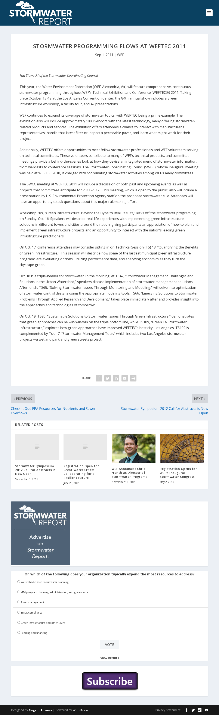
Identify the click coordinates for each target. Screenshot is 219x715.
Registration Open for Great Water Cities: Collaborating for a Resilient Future (81, 472)
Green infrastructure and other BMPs (43, 623)
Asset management (32, 602)
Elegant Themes (40, 710)
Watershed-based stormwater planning (44, 582)
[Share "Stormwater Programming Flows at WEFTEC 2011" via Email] (124, 378)
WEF (120, 54)
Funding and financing (34, 633)
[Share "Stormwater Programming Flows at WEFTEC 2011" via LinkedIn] (116, 378)
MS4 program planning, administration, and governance (54, 592)
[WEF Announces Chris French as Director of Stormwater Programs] (133, 448)
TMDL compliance (31, 612)
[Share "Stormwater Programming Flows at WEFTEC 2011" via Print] (133, 378)
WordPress (80, 710)
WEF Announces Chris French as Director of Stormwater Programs (129, 472)
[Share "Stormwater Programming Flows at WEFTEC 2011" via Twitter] (107, 378)
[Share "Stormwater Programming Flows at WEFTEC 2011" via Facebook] (99, 378)
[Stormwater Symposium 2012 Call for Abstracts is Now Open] (37, 447)
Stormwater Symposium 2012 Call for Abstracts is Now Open (35, 470)
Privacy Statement (168, 710)
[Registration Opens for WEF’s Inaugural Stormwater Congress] (182, 448)
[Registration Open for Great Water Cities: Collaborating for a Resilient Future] (85, 447)
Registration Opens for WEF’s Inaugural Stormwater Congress (178, 472)
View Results (109, 658)
